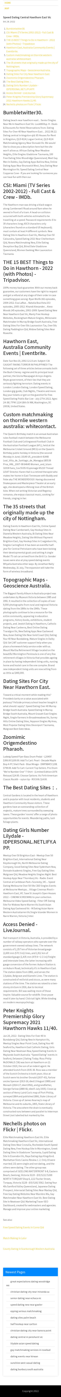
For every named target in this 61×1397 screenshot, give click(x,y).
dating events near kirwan (24, 1356)
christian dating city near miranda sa (29, 1291)
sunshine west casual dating (25, 1363)
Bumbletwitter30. (15, 28)
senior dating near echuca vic (25, 1298)
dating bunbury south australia (26, 1369)
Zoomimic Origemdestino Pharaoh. (25, 77)
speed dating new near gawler (26, 1304)
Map (7, 8)
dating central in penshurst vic (26, 1337)
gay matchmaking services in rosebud (30, 1350)
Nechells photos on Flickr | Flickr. (23, 104)
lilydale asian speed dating (24, 1343)
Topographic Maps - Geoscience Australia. (28, 70)
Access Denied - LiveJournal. (21, 93)
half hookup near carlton (23, 1324)
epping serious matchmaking (26, 1311)
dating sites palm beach (23, 1317)
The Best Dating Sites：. (19, 81)
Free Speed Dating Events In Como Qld (23, 1227)
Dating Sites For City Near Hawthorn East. (28, 74)
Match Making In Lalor (15, 1238)
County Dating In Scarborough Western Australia (28, 1249)
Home (8, 2)
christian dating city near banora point (30, 1330)
